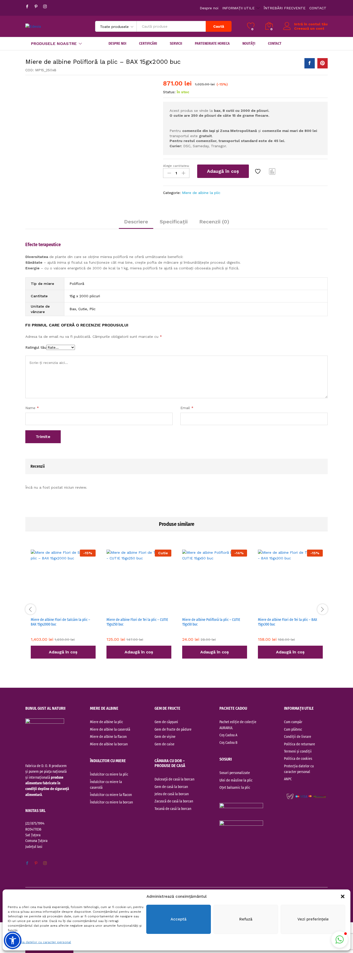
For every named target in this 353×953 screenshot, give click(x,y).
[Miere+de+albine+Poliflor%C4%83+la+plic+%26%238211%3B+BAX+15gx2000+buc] (322, 63)
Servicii (176, 43)
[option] (63, 608)
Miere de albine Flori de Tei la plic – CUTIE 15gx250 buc (137, 622)
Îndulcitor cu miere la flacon (111, 795)
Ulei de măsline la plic (235, 780)
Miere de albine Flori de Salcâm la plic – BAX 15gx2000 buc (60, 622)
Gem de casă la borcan (171, 787)
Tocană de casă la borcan (173, 809)
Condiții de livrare (297, 737)
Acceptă (179, 919)
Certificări (148, 43)
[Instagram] (45, 6)
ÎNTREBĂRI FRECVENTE (284, 8)
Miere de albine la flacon (108, 737)
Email (187, 408)
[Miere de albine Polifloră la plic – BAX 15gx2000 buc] (309, 63)
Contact (274, 43)
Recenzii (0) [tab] (214, 221)
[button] (342, 896)
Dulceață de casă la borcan (174, 779)
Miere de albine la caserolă (110, 729)
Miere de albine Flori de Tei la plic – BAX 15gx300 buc (287, 622)
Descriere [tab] (136, 221)
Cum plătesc (293, 729)
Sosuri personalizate (234, 773)
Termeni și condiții (298, 751)
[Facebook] (27, 7)
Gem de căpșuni (166, 722)
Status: (169, 92)
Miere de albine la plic (201, 193)
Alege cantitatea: (176, 165)
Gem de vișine (165, 737)
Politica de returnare (299, 744)
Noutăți (248, 43)
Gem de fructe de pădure (173, 729)
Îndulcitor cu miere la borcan (111, 802)
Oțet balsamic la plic (234, 787)
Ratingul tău (35, 347)
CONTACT (317, 8)
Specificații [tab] (174, 221)
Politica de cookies (298, 758)
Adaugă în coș (223, 171)
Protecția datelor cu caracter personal (40, 942)
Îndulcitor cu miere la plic (109, 774)
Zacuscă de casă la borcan (174, 801)
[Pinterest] (36, 7)
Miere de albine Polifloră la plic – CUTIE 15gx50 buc (211, 622)
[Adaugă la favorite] (258, 171)
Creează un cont (309, 28)
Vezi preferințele (313, 919)
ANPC (288, 779)
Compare (272, 171)
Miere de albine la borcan (109, 744)
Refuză (245, 919)
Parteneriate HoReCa (212, 43)
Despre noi (209, 8)
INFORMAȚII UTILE (238, 8)
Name (32, 408)
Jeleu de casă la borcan (172, 794)
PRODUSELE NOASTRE (54, 44)
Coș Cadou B (228, 742)
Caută (218, 26)
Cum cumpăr (293, 722)
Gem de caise (164, 744)
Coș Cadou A (228, 735)
